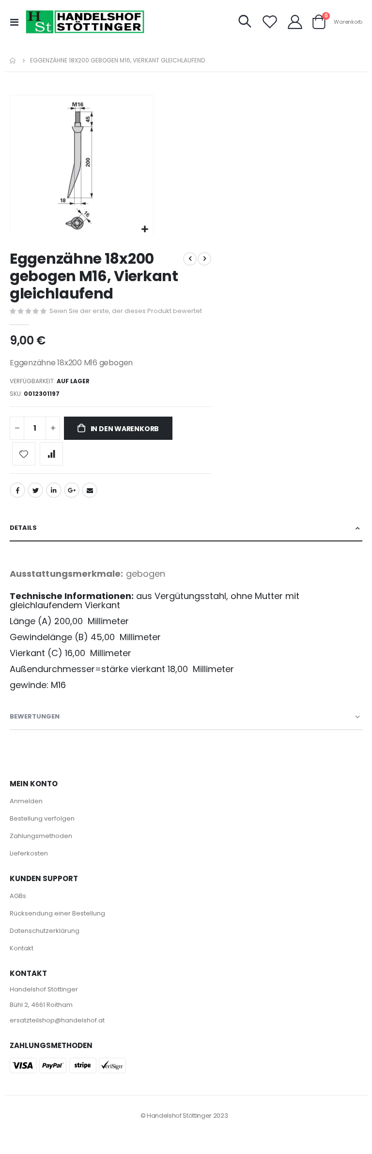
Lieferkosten (29, 853)
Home (13, 60)
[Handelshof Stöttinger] (85, 22)
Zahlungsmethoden (41, 835)
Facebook (17, 490)
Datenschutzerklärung (44, 930)
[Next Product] (204, 259)
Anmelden (26, 801)
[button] (144, 229)
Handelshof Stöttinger (44, 989)
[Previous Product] (190, 259)
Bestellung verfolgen (42, 818)
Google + (71, 490)
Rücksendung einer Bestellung (57, 913)
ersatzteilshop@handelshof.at (57, 1020)
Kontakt (21, 948)
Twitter (35, 490)
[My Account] (295, 22)
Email (89, 490)
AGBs (18, 895)
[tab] (186, 528)
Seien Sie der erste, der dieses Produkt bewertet (125, 310)
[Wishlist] (270, 22)
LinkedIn (54, 490)
